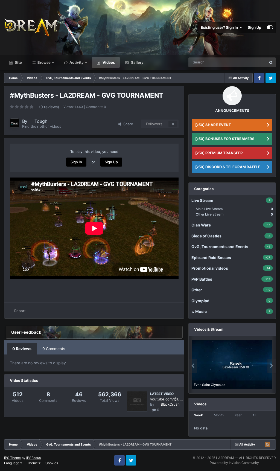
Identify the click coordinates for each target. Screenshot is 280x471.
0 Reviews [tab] (21, 348)
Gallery (137, 62)
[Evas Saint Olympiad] (232, 364)
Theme (33, 463)
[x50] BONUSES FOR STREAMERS (225, 138)
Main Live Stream (234, 209)
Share (127, 124)
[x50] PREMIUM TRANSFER (219, 153)
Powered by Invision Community (234, 463)
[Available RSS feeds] (267, 444)
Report (20, 311)
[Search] (271, 62)
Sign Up (254, 27)
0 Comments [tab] (53, 348)
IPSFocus (33, 458)
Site (18, 62)
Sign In (76, 162)
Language (12, 463)
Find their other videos (41, 126)
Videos (108, 62)
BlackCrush (170, 404)
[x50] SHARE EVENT (213, 125)
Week (198, 415)
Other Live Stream (234, 214)
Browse (44, 62)
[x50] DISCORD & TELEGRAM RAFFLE (227, 167)
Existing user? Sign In (220, 27)
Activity (76, 62)
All (254, 415)
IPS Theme (12, 458)
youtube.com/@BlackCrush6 (167, 399)
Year (238, 415)
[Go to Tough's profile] (14, 123)
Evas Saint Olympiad (209, 385)
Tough (40, 121)
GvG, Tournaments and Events (235, 62)
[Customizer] (270, 27)
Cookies (51, 463)
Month (219, 415)
